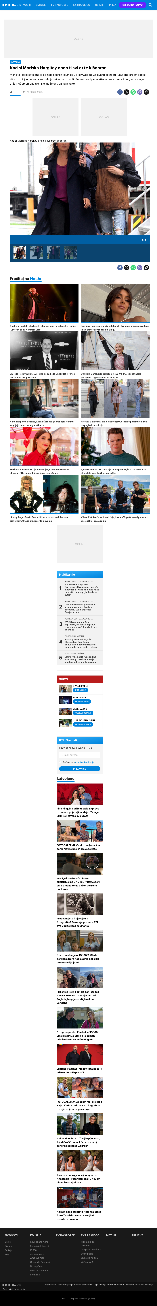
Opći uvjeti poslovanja (13, 1289)
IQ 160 (33, 1250)
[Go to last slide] (14, 188)
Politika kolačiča (115, 1284)
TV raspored (59, 4)
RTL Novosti (68, 740)
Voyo (7, 1254)
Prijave (114, 4)
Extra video (81, 4)
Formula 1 (35, 1274)
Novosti (25, 4)
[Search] (150, 5)
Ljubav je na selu (89, 1257)
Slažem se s (78, 762)
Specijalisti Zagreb (40, 1246)
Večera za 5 (87, 1262)
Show (63, 679)
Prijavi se (79, 768)
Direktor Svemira (39, 1270)
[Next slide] (144, 188)
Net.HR (99, 4)
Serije (8, 1241)
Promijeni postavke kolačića (139, 1284)
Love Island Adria (39, 1241)
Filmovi (8, 1246)
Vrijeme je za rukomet (87, 1243)
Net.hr (36, 278)
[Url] (146, 92)
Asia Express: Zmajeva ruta (37, 1256)
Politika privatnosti (83, 1284)
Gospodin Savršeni (40, 1262)
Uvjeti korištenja (65, 1284)
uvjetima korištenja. (84, 762)
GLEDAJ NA (128, 5)
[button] (20, 252)
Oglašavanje (100, 1284)
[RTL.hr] (11, 5)
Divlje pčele (36, 1266)
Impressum (50, 1284)
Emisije (41, 4)
